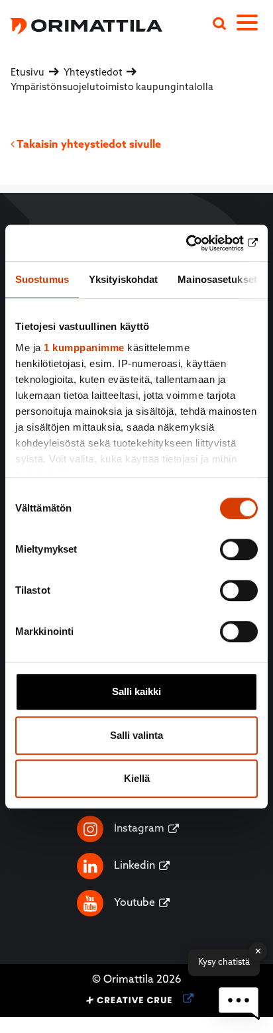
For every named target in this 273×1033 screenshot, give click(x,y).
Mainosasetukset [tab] (217, 279)
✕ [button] (258, 951)
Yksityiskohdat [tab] (123, 279)
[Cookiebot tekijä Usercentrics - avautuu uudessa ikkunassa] (200, 243)
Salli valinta (136, 735)
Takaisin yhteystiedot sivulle (88, 145)
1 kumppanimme (84, 347)
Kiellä (137, 778)
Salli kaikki (136, 691)
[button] (238, 1003)
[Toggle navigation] (255, 25)
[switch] (239, 549)
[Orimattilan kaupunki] (81, 24)
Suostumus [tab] (42, 279)
